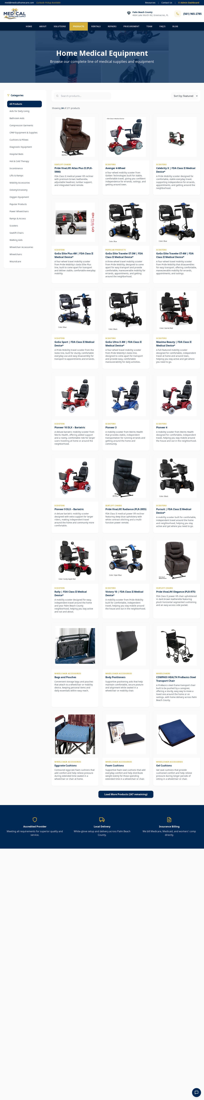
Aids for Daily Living (19, 111)
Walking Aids (16, 240)
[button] (75, 154)
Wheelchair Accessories (21, 247)
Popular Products (18, 204)
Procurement (131, 26)
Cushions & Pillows (19, 139)
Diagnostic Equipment (21, 146)
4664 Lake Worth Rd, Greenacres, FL (150, 15)
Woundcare (15, 261)
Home (29, 26)
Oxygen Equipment (19, 197)
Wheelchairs (16, 254)
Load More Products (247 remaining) (125, 794)
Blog (175, 26)
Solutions (60, 26)
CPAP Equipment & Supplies (23, 132)
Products (78, 26)
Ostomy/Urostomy (18, 189)
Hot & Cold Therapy (19, 161)
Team (149, 26)
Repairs (112, 26)
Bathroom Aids (17, 118)
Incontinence (16, 168)
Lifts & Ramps (16, 175)
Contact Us (166, 2)
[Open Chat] (196, 1092)
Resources (150, 2)
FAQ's (162, 26)
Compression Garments (21, 125)
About (43, 26)
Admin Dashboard (190, 2)
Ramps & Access (18, 218)
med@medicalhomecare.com (19, 2)
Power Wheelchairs (19, 211)
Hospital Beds (16, 154)
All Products (16, 103)
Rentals (96, 26)
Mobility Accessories (20, 182)
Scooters (14, 225)
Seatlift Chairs (17, 232)
